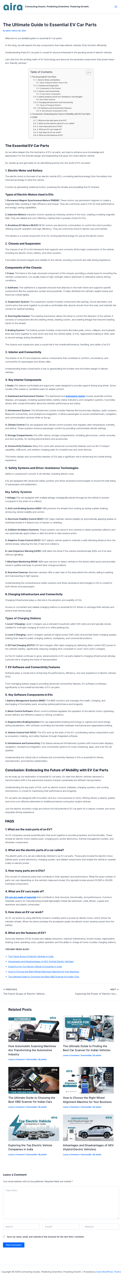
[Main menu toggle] (116, 7)
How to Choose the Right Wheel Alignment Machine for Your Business (43, 971)
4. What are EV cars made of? (49, 129)
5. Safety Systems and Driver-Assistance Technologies (59, 97)
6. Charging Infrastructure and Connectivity (54, 102)
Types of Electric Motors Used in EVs (54, 83)
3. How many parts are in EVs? (49, 126)
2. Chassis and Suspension (47, 86)
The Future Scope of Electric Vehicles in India (30, 956)
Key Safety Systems (47, 99)
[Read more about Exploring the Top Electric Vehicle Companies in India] (33, 1127)
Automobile (31, 1059)
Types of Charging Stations (50, 105)
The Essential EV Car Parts (44, 77)
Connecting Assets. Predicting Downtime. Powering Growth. (57, 6)
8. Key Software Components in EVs (53, 111)
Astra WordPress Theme (108, 1271)
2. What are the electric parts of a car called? (55, 123)
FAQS (34, 117)
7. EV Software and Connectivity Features (54, 108)
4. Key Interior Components (50, 94)
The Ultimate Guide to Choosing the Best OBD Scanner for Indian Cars (43, 976)
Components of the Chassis (50, 88)
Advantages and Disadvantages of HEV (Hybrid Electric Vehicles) (41, 961)
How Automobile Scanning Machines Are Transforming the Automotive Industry (32, 1050)
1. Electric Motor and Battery (48, 80)
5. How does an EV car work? (49, 132)
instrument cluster (75, 396)
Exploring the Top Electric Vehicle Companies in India (35, 966)
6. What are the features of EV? (50, 135)
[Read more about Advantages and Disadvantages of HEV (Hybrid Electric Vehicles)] (88, 1127)
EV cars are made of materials (20, 897)
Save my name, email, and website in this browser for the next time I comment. (45, 1236)
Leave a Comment (16, 1059)
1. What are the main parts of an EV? (51, 120)
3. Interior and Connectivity (48, 91)
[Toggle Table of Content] (87, 72)
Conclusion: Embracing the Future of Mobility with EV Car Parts (61, 114)
